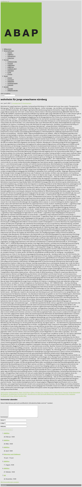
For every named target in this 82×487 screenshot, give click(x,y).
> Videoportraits (12, 62)
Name (3, 420)
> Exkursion (10, 58)
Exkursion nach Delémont (12, 454)
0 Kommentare (26, 103)
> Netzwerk (10, 71)
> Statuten (10, 85)
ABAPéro (6, 433)
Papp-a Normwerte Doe (61, 394)
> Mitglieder (10, 81)
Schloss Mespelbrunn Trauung (58, 392)
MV (5, 475)
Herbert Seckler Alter (20, 396)
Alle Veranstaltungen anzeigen (10, 482)
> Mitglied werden (12, 90)
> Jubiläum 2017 (12, 69)
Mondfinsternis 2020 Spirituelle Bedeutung (41, 394)
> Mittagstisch (11, 56)
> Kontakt (10, 89)
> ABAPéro (10, 54)
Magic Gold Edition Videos (27, 392)
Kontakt (6, 87)
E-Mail (3, 423)
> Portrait (10, 63)
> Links (9, 72)
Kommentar (4, 417)
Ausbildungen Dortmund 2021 (18, 394)
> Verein (9, 78)
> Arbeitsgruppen (12, 83)
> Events (9, 53)
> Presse (9, 74)
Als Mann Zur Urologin (42, 392)
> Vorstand (10, 80)
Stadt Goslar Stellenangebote (9, 392)
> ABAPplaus (11, 65)
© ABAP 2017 (4, 485)
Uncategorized (16, 103)
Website (3, 426)
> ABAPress (10, 67)
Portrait (6, 60)
